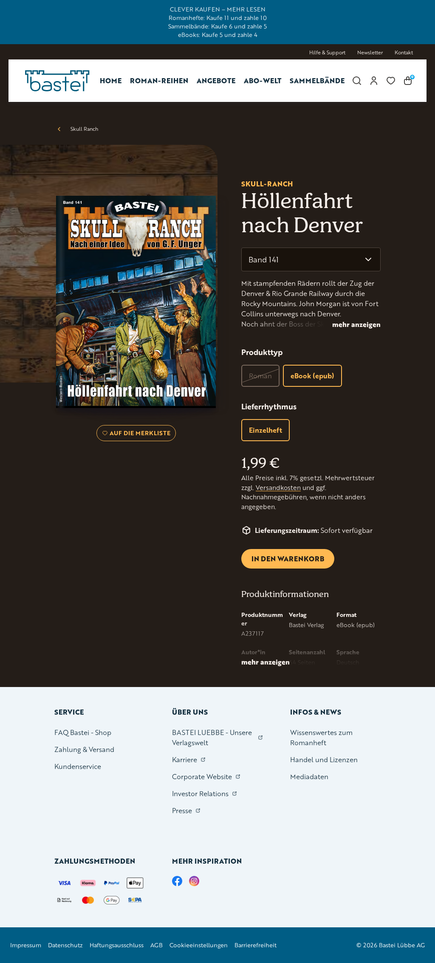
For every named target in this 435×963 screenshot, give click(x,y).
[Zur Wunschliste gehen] (391, 81)
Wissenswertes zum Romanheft (321, 737)
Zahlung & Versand (84, 749)
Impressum (25, 945)
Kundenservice (77, 766)
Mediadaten (309, 776)
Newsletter (370, 52)
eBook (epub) (312, 375)
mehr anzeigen (356, 324)
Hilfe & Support (327, 52)
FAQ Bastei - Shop (82, 732)
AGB (156, 945)
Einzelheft (265, 430)
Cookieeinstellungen (198, 945)
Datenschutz (65, 945)
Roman (260, 375)
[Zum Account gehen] (374, 81)
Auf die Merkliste (139, 434)
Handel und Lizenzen (324, 759)
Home (110, 80)
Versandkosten (278, 487)
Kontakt (404, 52)
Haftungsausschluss (117, 945)
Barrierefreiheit (255, 945)
